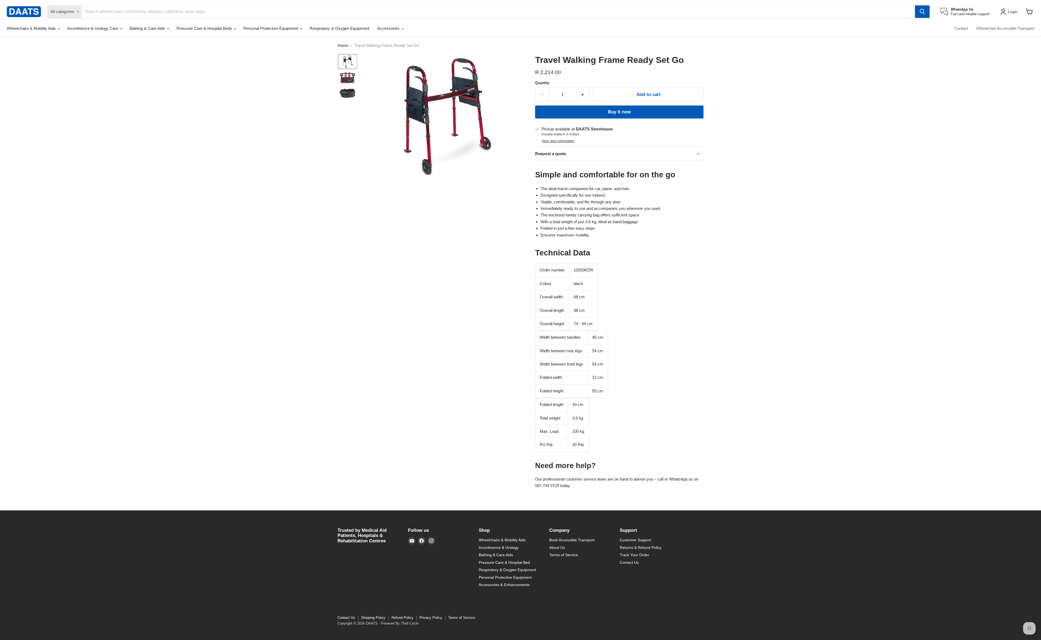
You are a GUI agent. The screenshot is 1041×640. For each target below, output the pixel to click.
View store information (558, 141)
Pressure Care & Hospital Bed (504, 562)
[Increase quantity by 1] (583, 94)
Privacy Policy (430, 618)
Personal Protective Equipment (271, 28)
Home (343, 45)
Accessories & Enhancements (504, 585)
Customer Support (635, 540)
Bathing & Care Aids (148, 28)
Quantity (542, 83)
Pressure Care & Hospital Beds (204, 28)
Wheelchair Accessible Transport (1005, 28)
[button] (1009, 11)
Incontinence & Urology (499, 547)
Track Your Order (634, 555)
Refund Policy (402, 618)
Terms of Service (563, 555)
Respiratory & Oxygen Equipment (339, 28)
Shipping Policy (373, 618)
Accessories (389, 28)
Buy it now (619, 111)
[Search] (922, 11)
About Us (557, 547)
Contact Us (629, 562)
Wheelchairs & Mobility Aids (32, 28)
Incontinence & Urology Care (93, 28)
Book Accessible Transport (572, 540)
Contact (961, 28)
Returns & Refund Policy (640, 547)
